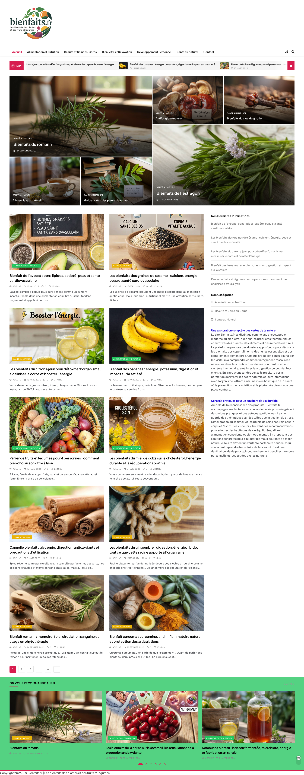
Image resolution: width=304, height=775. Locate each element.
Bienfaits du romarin (33, 144)
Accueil (17, 51)
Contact (208, 51)
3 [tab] (151, 764)
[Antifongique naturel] (188, 100)
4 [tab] (156, 764)
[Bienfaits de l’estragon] (224, 165)
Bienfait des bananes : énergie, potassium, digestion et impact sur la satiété (50, 64)
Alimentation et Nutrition (43, 51)
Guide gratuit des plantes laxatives (106, 200)
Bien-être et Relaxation (117, 51)
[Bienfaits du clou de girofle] (259, 100)
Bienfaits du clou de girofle (244, 118)
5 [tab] (160, 764)
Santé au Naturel (187, 51)
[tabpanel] (56, 723)
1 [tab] (140, 764)
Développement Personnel (154, 51)
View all (288, 683)
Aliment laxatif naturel (27, 200)
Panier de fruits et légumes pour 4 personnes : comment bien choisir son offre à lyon (156, 64)
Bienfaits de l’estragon (178, 193)
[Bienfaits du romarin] (81, 116)
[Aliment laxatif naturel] (45, 181)
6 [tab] (165, 764)
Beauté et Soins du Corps (80, 51)
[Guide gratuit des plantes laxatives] (116, 181)
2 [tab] (146, 764)
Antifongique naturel (169, 118)
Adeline (17, 286)
